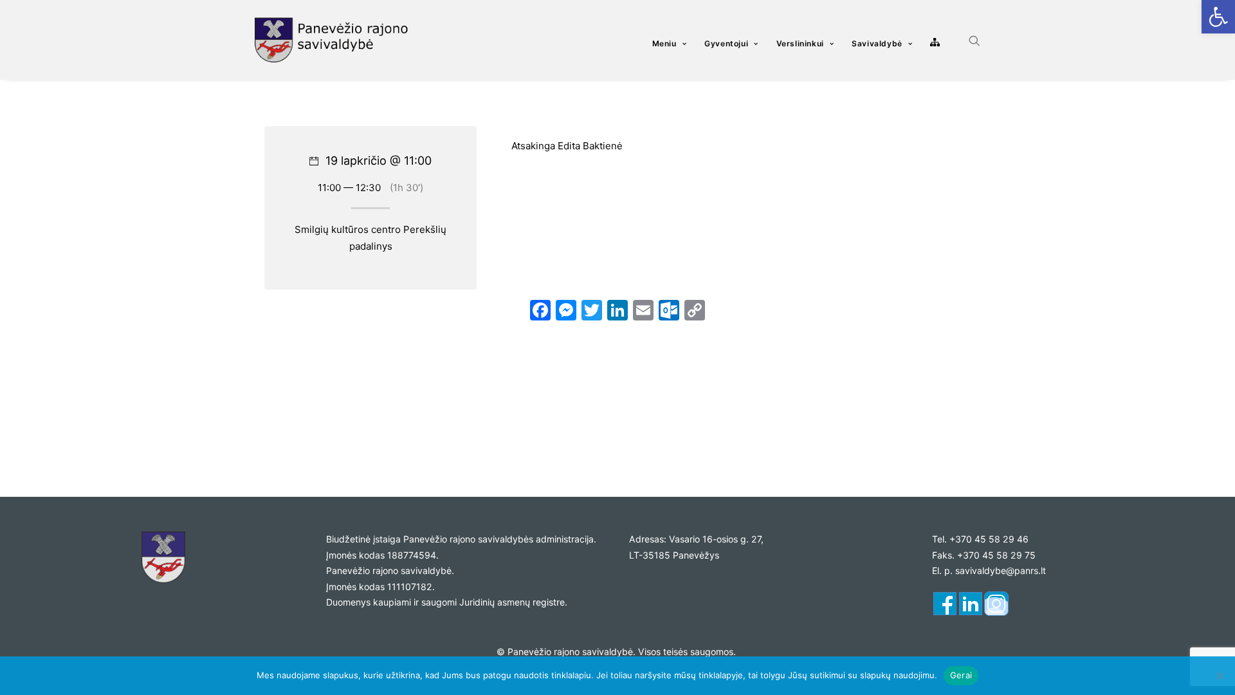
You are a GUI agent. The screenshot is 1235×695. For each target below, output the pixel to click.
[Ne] (1218, 675)
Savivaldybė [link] (877, 43)
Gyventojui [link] (726, 43)
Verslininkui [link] (800, 43)
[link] (1218, 16)
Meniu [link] (664, 43)
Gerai (961, 675)
